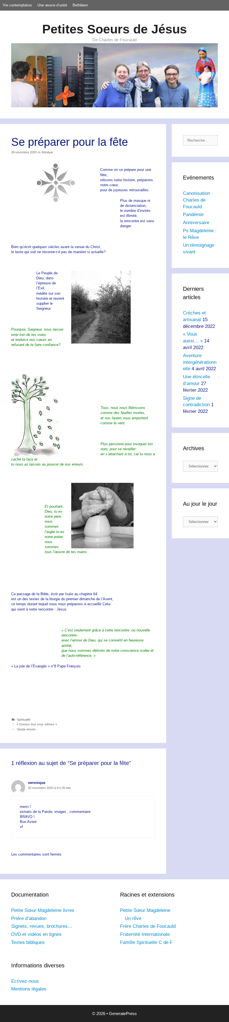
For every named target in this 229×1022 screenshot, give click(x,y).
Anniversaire (196, 222)
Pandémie (193, 214)
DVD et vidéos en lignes (36, 934)
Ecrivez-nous (25, 981)
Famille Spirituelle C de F (146, 942)
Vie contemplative (17, 5)
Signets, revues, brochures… (41, 926)
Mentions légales (28, 989)
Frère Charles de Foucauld (148, 926)
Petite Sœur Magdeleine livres (42, 910)
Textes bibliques (28, 942)
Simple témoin (26, 729)
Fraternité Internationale (145, 934)
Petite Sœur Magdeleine (145, 910)
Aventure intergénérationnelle (199, 362)
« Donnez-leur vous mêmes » (37, 724)
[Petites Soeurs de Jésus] (114, 75)
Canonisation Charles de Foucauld (196, 200)
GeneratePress (123, 1013)
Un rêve (133, 918)
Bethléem (80, 5)
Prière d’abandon (28, 918)
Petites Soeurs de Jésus (114, 29)
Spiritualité (23, 719)
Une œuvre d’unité (52, 5)
